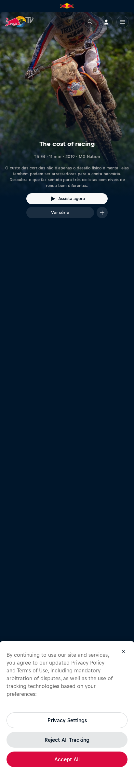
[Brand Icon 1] (67, 6)
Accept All (67, 759)
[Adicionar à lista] (102, 212)
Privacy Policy (87, 663)
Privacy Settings (67, 720)
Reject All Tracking (67, 740)
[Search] (90, 22)
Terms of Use (32, 670)
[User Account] (106, 22)
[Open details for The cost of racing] (67, 121)
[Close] (123, 651)
